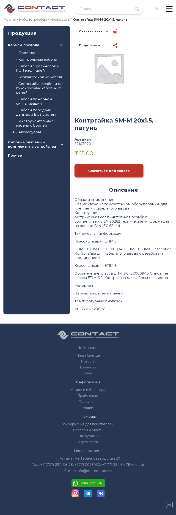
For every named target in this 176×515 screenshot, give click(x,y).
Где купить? (88, 436)
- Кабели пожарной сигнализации (34, 101)
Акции (88, 408)
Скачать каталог (93, 31)
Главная (9, 19)
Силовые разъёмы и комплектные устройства (32, 144)
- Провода (25, 53)
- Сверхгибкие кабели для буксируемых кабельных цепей (40, 88)
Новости (88, 361)
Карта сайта (88, 442)
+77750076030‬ (87, 464)
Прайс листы (88, 396)
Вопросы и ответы (88, 430)
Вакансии (88, 367)
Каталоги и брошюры (88, 390)
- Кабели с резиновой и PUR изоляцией (37, 68)
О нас (88, 373)
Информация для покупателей (88, 424)
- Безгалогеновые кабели (39, 77)
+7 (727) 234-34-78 (57, 464)
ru (157, 9)
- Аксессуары (28, 132)
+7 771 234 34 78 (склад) (123, 464)
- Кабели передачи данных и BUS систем (36, 112)
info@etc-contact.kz (94, 471)
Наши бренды (88, 355)
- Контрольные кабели (36, 59)
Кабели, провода (33, 19)
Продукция (88, 402)
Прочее (15, 155)
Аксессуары (60, 19)
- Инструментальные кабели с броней (35, 123)
